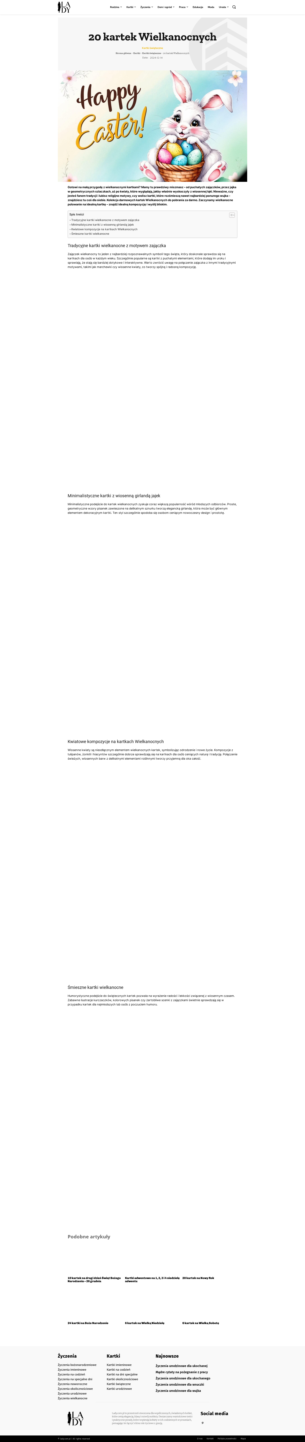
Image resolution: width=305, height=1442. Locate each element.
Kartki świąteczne (152, 48)
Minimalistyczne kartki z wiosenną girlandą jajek (102, 224)
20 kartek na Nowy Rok (198, 1278)
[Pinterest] (202, 1423)
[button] (234, 7)
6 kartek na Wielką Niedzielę (144, 1323)
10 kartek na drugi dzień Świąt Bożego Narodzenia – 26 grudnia (94, 1279)
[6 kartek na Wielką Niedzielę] (152, 1303)
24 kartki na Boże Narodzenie (88, 1323)
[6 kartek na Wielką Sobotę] (209, 1303)
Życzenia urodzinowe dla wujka (178, 1391)
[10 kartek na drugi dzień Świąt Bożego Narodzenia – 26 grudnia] (95, 1258)
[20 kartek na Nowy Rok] (209, 1258)
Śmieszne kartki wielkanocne (90, 233)
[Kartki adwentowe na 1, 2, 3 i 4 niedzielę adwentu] (152, 1258)
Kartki (136, 53)
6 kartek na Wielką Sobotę (200, 1323)
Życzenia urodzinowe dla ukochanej (182, 1366)
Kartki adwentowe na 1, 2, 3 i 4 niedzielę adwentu (152, 1279)
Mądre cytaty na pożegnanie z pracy (182, 1372)
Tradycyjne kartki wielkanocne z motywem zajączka (105, 220)
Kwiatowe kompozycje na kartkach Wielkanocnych (104, 229)
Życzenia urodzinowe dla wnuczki (180, 1384)
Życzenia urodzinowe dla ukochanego (183, 1378)
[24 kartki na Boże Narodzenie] (95, 1303)
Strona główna (123, 53)
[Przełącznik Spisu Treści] (230, 215)
